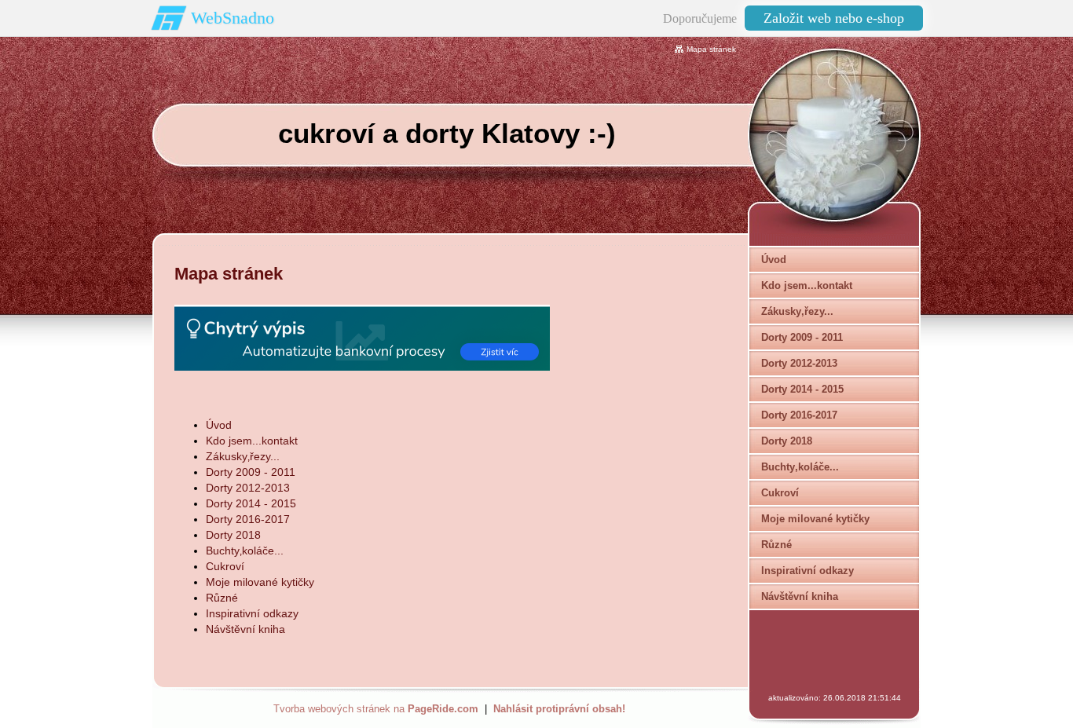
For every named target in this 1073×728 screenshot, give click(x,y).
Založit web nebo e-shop (834, 18)
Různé (222, 597)
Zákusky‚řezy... (243, 456)
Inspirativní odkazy (252, 613)
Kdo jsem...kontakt (252, 440)
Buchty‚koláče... (245, 550)
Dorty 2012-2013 (248, 487)
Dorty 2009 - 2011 (250, 472)
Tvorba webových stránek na (375, 709)
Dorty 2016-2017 (248, 519)
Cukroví (225, 566)
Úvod (219, 425)
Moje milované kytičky (260, 582)
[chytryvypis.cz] (362, 338)
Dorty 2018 (233, 535)
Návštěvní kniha (245, 629)
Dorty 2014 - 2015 (251, 503)
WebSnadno (232, 17)
